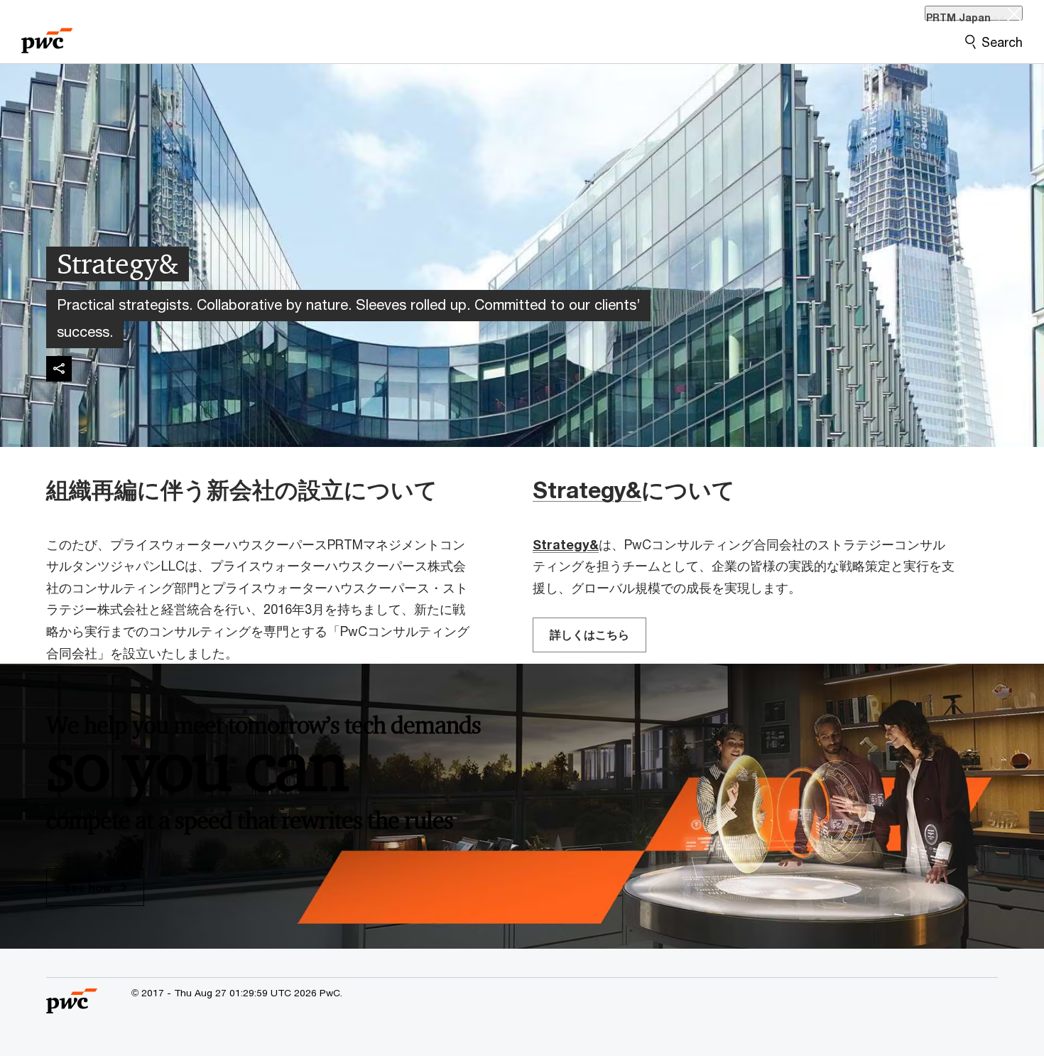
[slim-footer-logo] (71, 1008)
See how (88, 887)
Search (1002, 42)
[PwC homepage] (46, 35)
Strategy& (587, 489)
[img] (59, 369)
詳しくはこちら (589, 634)
